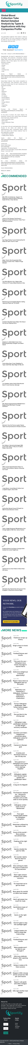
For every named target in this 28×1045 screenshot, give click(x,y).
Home (16, 1023)
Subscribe (6, 1033)
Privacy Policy (16, 1043)
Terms (10, 1043)
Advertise (17, 1026)
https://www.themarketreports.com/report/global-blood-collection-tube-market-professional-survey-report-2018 (13, 77)
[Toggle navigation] (4, 10)
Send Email (6, 146)
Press (16, 1024)
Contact (17, 1027)
